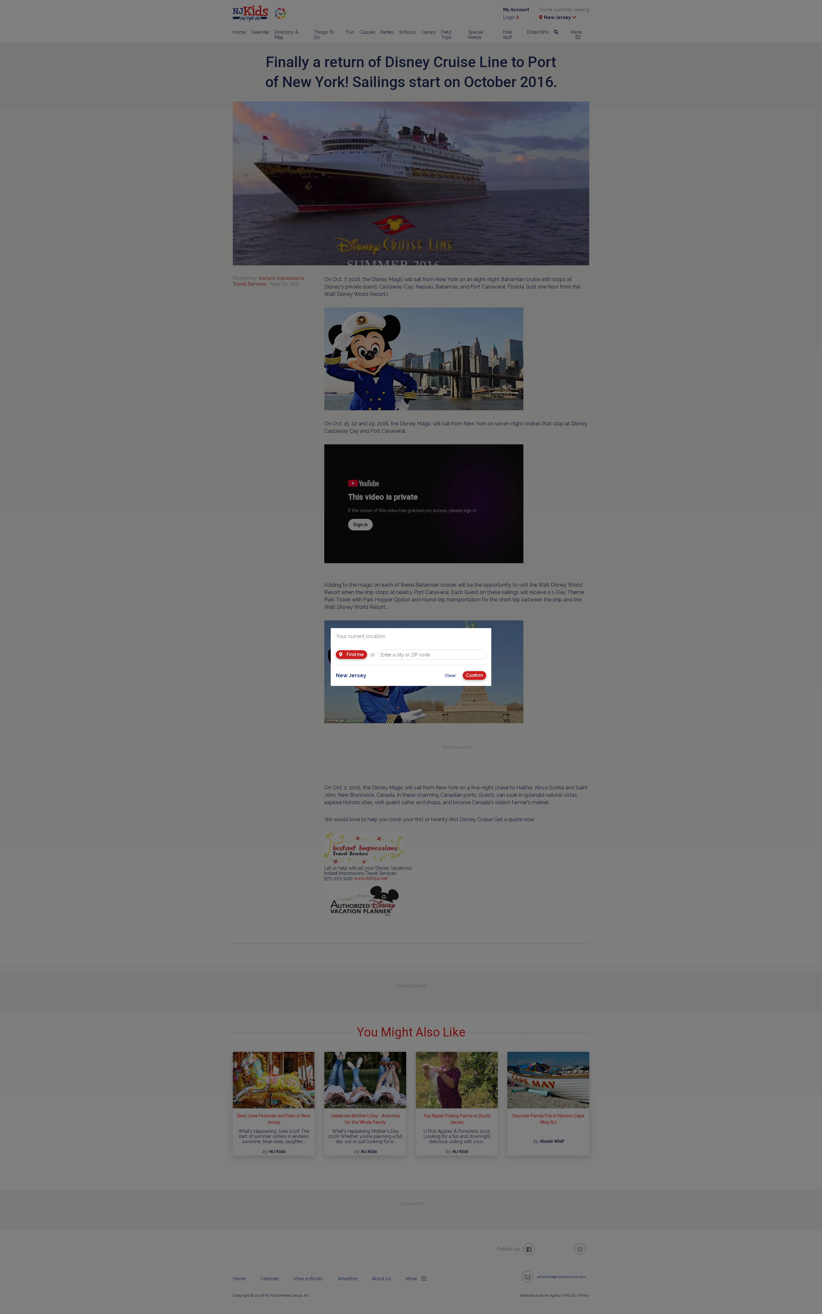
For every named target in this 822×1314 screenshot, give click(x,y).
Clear (450, 675)
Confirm (474, 675)
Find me (354, 654)
